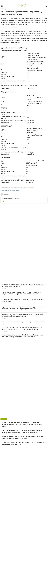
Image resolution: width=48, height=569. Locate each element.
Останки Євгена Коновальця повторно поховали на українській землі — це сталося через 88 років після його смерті (22, 424)
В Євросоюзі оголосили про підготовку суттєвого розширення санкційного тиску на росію (24, 443)
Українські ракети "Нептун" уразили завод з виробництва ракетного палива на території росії (22, 437)
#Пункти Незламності (4, 190)
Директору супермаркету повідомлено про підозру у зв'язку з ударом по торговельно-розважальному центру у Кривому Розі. (24, 308)
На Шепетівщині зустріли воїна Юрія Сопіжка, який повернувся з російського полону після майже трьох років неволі (22, 336)
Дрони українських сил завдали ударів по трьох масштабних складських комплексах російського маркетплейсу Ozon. (21, 293)
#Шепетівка (12, 190)
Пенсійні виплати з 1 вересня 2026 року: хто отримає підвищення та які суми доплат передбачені (23, 285)
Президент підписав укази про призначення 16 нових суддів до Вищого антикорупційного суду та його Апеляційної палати (22, 328)
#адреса (17, 190)
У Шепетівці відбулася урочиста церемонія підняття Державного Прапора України (22, 300)
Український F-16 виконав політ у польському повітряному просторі (23, 322)
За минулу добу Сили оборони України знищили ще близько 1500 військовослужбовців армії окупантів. (22, 315)
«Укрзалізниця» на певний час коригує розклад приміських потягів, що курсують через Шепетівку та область (23, 431)
